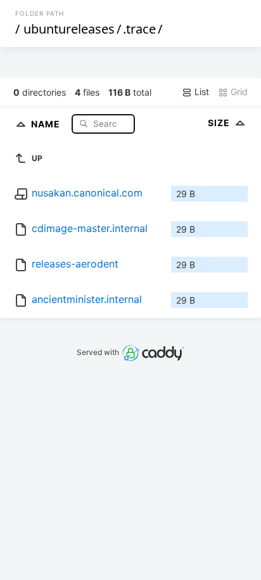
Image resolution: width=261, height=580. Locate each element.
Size (220, 122)
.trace (139, 28)
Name (47, 123)
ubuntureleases (69, 28)
